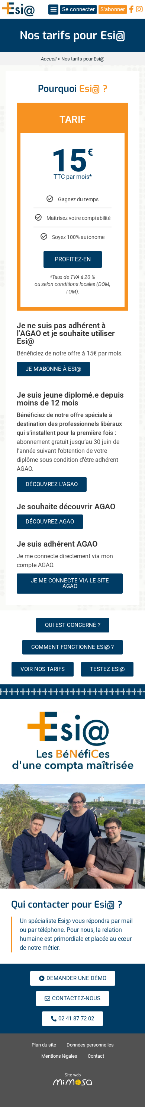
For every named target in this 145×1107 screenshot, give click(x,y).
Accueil (49, 59)
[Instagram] (139, 9)
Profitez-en (73, 259)
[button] (53, 9)
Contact (96, 1056)
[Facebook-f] (131, 9)
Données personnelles (90, 1045)
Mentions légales (59, 1056)
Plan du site (44, 1045)
